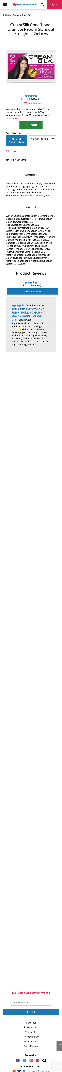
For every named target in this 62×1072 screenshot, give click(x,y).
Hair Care (27, 15)
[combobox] (42, 139)
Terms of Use (31, 1041)
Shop (16, 15)
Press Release (31, 1046)
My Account (31, 1022)
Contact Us (31, 1032)
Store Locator (31, 1027)
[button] (31, 125)
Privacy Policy (31, 1036)
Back (8, 14)
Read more (12, 118)
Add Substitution (16, 141)
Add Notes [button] (12, 151)
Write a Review (32, 291)
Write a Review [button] (32, 103)
